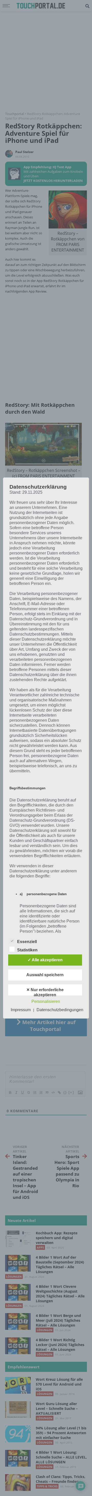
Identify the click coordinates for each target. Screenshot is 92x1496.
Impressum (21, 1010)
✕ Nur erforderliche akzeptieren (45, 991)
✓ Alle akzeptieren (45, 960)
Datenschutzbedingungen (60, 1010)
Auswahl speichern (45, 975)
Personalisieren (45, 1001)
